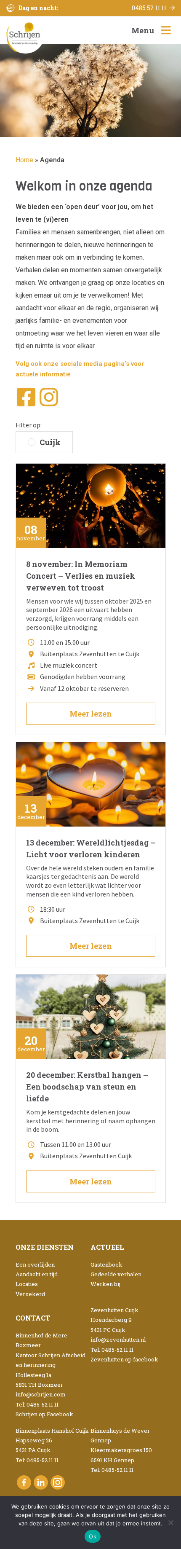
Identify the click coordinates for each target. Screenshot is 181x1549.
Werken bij (105, 1284)
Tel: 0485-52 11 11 (37, 1404)
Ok (92, 1536)
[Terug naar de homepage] (25, 35)
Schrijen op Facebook (44, 1414)
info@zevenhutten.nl (118, 1339)
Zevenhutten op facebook (124, 1359)
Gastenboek (106, 1264)
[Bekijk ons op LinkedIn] (41, 1482)
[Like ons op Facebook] (24, 1482)
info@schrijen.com (41, 1394)
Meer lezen (90, 714)
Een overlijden (35, 1264)
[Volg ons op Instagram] (58, 1482)
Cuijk (50, 442)
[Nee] (170, 1522)
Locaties (27, 1284)
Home (24, 160)
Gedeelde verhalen (115, 1274)
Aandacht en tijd (37, 1274)
